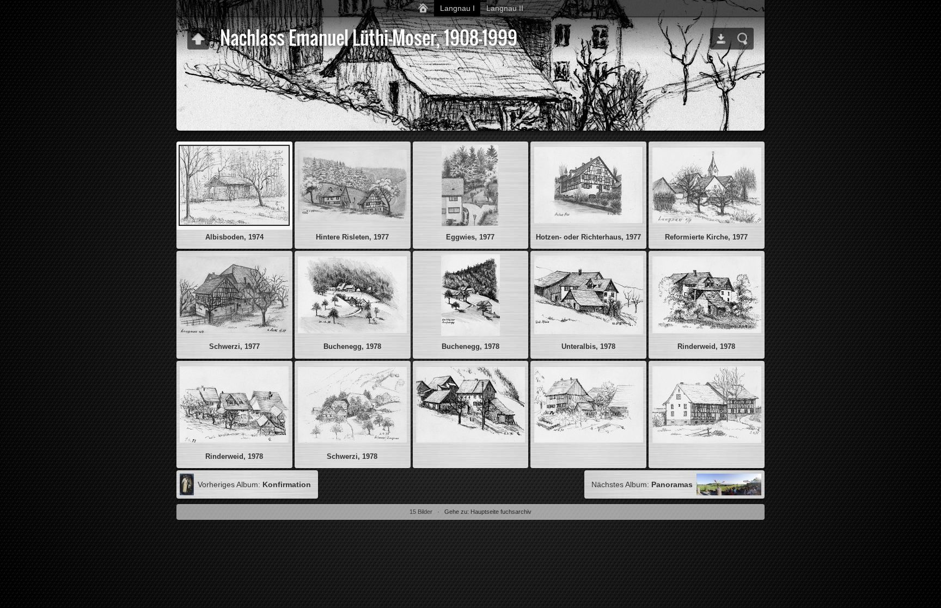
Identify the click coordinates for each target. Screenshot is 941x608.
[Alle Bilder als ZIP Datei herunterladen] (721, 39)
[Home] (423, 8)
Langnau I (457, 8)
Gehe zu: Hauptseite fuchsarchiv (487, 511)
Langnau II (504, 8)
